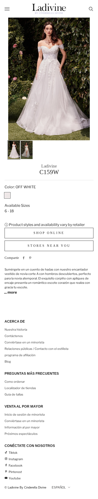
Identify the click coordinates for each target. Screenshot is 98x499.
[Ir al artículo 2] (26, 149)
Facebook (15, 465)
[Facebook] (23, 258)
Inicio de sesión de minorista (25, 414)
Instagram (16, 459)
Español (59, 487)
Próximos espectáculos (21, 433)
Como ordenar (15, 381)
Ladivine (49, 166)
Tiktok (13, 452)
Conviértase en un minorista (24, 342)
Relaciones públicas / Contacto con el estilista (36, 348)
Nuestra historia (16, 329)
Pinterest (15, 472)
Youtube (15, 478)
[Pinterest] (30, 258)
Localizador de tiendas (20, 388)
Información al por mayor (22, 427)
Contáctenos (14, 336)
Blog (8, 361)
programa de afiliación (20, 355)
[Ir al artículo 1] (14, 149)
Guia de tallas (14, 394)
